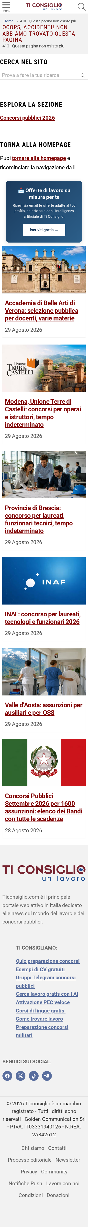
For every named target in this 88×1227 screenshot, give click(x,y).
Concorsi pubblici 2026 (27, 118)
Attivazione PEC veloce (43, 1002)
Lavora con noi (62, 1183)
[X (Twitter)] (20, 1076)
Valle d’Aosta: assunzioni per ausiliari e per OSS (43, 708)
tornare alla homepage (39, 158)
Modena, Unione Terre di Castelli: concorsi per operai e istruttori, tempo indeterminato (43, 413)
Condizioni (31, 1195)
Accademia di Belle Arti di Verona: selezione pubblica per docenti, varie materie (41, 310)
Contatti (57, 1148)
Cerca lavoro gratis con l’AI (47, 994)
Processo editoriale (30, 1160)
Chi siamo (33, 1148)
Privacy (29, 1172)
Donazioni (58, 1195)
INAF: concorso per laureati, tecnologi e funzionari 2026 (43, 617)
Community (54, 1172)
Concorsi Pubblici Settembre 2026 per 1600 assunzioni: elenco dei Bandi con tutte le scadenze (43, 807)
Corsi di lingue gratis (41, 1011)
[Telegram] (47, 1076)
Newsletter (67, 1160)
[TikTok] (34, 1076)
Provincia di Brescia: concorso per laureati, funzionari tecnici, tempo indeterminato (39, 519)
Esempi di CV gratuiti (40, 969)
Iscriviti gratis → (44, 230)
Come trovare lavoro (39, 1019)
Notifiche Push (25, 1183)
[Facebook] (7, 1076)
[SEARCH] (82, 7)
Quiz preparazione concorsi (48, 961)
